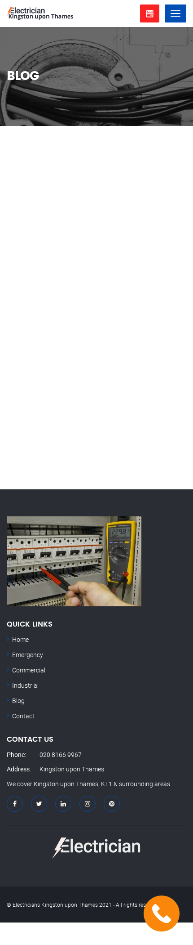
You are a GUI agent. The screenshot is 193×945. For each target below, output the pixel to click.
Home (20, 639)
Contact (23, 716)
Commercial (28, 670)
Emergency (27, 654)
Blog (18, 700)
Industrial (25, 685)
